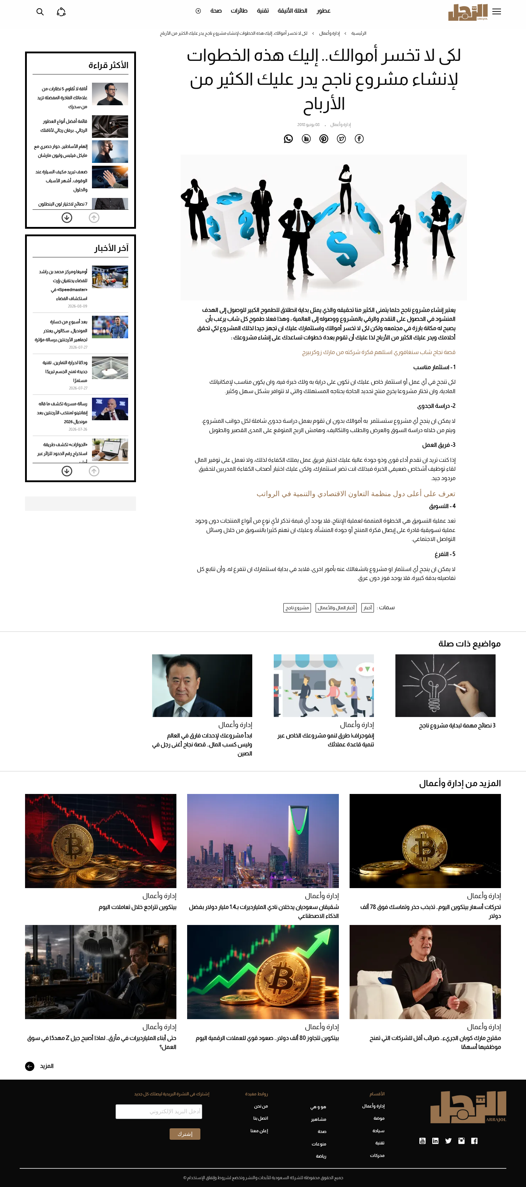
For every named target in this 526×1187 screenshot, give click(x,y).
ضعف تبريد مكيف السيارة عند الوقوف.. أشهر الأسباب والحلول (61, 180)
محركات (377, 1155)
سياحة (378, 1130)
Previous (94, 217)
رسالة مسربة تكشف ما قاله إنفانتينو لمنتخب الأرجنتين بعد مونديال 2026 (62, 412)
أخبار (368, 607)
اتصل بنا (260, 1118)
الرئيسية (358, 33)
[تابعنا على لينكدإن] (435, 1141)
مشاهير (318, 1119)
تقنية (263, 11)
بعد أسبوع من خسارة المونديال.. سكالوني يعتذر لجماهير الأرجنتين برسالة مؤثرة (61, 330)
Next (67, 217)
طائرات (239, 11)
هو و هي (318, 1106)
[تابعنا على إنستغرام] (461, 1141)
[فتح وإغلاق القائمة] (496, 12)
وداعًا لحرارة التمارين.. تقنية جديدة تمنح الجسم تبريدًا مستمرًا (65, 371)
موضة (379, 1118)
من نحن (261, 1106)
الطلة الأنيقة (292, 11)
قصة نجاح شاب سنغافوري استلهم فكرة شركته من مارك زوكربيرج (379, 352)
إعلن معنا (259, 1130)
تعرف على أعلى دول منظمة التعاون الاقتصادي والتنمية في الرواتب (356, 494)
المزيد (46, 1066)
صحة (216, 11)
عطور (324, 11)
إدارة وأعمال (329, 33)
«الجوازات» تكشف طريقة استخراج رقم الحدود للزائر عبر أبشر (62, 453)
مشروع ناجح (297, 607)
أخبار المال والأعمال (336, 607)
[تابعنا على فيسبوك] (474, 1141)
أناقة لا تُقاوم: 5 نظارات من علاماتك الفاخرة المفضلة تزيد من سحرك (62, 97)
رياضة (321, 1156)
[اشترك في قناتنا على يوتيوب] (422, 1141)
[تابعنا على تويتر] (448, 1141)
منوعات (319, 1144)
